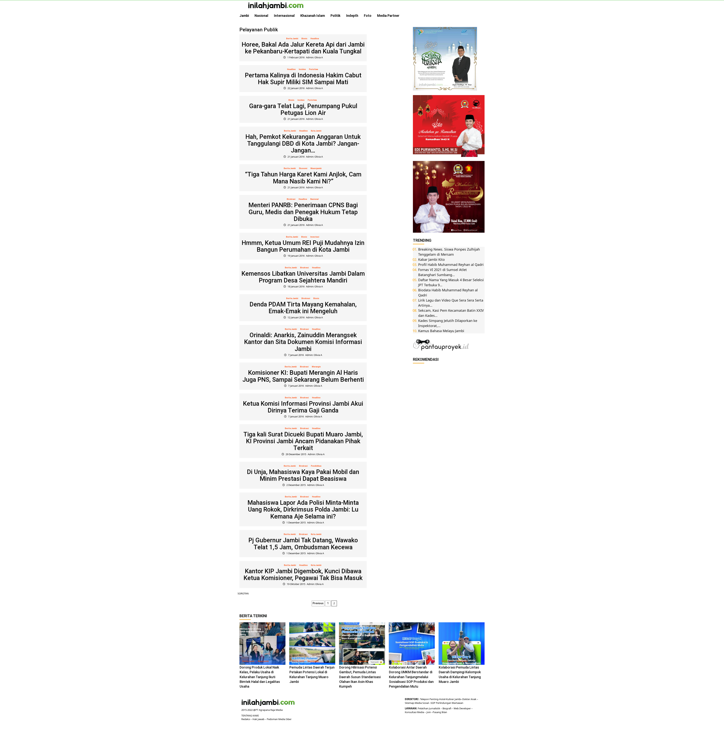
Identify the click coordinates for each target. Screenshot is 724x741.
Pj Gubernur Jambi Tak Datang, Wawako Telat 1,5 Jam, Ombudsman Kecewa (303, 543)
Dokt (465, 699)
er (469, 699)
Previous (318, 603)
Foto (367, 16)
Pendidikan (316, 466)
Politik (336, 16)
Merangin (316, 367)
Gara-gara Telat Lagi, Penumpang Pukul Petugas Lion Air (303, 109)
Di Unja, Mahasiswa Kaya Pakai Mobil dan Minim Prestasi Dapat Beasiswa (303, 475)
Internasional (284, 16)
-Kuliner (449, 699)
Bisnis (304, 39)
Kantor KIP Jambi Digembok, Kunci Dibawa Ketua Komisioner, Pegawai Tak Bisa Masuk (303, 574)
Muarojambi (316, 168)
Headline (315, 39)
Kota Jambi (316, 131)
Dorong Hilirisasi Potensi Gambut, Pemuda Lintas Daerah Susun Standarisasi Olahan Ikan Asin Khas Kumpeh (360, 676)
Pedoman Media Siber (279, 719)
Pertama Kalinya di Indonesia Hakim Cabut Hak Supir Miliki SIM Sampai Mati (303, 79)
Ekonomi (303, 168)
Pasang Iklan (440, 712)
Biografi (447, 708)
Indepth (352, 16)
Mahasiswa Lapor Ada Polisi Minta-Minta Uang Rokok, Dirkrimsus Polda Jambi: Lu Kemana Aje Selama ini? (303, 509)
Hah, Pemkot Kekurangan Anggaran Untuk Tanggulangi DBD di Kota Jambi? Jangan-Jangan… (303, 143)
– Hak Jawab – (259, 719)
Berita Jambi (292, 39)
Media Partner (388, 16)
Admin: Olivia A (314, 57)
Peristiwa (313, 69)
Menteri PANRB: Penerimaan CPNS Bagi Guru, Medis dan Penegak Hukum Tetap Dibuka (303, 211)
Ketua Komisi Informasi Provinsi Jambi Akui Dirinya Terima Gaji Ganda (303, 407)
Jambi (244, 16)
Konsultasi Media (415, 712)
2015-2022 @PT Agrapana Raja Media (262, 710)
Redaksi (246, 719)
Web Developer (462, 708)
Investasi (314, 237)
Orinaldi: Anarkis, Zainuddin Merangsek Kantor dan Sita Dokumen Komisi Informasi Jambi (303, 341)
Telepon (424, 699)
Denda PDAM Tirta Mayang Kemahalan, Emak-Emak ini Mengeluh (303, 308)
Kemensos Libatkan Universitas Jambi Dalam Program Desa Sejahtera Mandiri (303, 277)
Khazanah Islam (312, 16)
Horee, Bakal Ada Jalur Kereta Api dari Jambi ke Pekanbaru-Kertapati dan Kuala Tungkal (303, 48)
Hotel (442, 699)
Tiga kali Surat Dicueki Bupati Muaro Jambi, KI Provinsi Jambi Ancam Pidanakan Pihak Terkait (303, 441)
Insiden (302, 69)
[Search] (482, 15)
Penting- (434, 699)
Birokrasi (291, 199)
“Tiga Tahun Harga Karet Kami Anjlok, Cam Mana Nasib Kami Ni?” (303, 178)
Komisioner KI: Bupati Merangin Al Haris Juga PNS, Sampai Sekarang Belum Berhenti (303, 376)
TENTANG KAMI (250, 715)
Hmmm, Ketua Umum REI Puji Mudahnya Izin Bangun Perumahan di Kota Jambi (303, 246)
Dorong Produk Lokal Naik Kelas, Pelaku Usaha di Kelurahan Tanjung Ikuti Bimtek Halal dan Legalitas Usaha (260, 676)
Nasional (261, 16)
